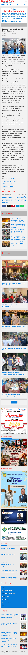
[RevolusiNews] (7, 1)
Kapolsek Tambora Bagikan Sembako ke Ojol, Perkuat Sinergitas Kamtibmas (17, 243)
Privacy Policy (4, 652)
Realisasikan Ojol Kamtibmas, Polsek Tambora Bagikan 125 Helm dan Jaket (20, 197)
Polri (3, 587)
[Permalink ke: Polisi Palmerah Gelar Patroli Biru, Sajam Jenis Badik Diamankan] (14, 317)
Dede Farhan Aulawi (7, 590)
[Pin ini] (13, 206)
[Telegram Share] (17, 206)
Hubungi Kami (22, 651)
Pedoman (11, 652)
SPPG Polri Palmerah (8, 186)
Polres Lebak (5, 599)
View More (14, 402)
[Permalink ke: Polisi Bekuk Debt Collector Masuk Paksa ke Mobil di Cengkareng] (14, 295)
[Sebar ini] (4, 206)
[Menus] (26, 1)
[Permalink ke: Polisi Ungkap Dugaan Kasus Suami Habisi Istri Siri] (14, 339)
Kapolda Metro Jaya (14, 178)
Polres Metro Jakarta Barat (10, 181)
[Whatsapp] (22, 206)
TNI (3, 606)
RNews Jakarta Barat (8, 183)
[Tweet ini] (9, 206)
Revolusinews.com (14, 55)
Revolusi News (5, 596)
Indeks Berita (14, 651)
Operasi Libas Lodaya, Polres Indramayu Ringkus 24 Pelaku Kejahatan (18, 226)
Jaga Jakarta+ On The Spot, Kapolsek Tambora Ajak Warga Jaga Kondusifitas (18, 231)
